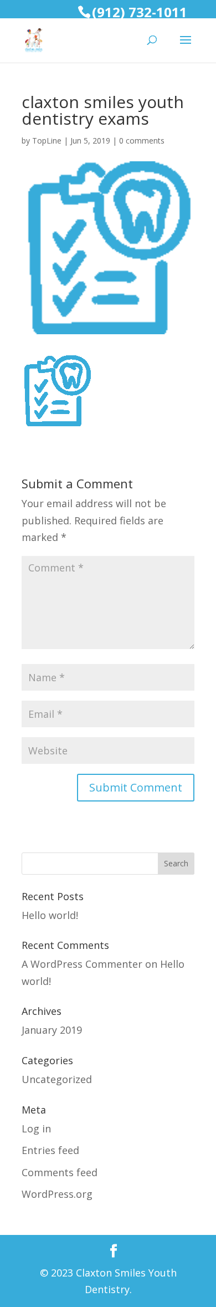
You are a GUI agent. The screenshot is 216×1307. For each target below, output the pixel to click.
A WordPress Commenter (82, 964)
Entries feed (50, 1150)
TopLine (46, 140)
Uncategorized (57, 1079)
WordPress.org (57, 1194)
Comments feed (59, 1172)
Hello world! (50, 915)
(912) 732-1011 (139, 12)
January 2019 (52, 1030)
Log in (36, 1128)
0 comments (141, 140)
